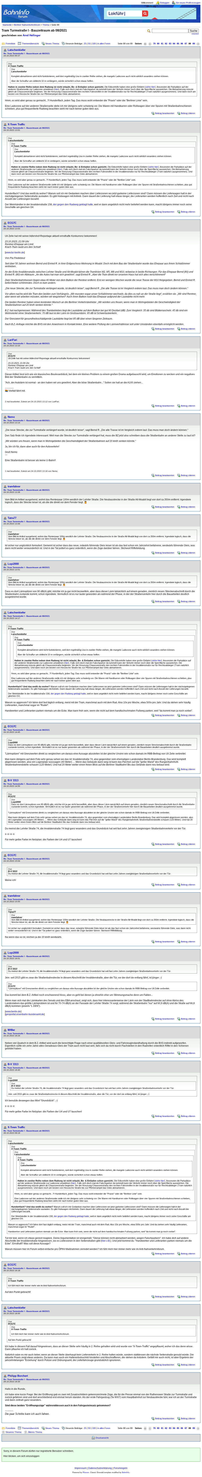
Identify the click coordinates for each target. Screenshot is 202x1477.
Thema (45, 25)
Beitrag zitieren (188, 113)
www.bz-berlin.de (15, 252)
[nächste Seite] (198, 43)
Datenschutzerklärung (100, 1468)
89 (194, 43)
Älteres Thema (35, 1432)
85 (178, 43)
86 (182, 43)
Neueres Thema (13, 1432)
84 (174, 43)
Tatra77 (12, 517)
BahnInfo (125, 1472)
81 (162, 43)
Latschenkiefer (16, 49)
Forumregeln (120, 1468)
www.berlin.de (13, 1011)
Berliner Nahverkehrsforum (27, 25)
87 (186, 43)
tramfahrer (14, 486)
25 (85, 43)
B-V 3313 (13, 780)
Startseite (7, 25)
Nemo (11, 416)
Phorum (86, 1472)
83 (170, 43)
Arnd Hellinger (31, 35)
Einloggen (164, 3)
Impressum (80, 1468)
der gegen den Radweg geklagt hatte (73, 204)
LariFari (12, 339)
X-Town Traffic (16, 124)
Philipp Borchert (18, 1375)
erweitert (195, 34)
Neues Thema (52, 43)
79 (154, 43)
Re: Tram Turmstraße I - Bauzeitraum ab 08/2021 (27, 53)
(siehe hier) (150, 87)
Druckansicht (102, 1438)
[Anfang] (145, 43)
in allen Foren (103, 43)
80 (158, 43)
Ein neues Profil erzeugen (188, 3)
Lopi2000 (13, 563)
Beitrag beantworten (164, 113)
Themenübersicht (30, 43)
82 (166, 43)
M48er (11, 1029)
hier (56, 89)
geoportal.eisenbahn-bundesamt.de (25, 1014)
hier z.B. (106, 1240)
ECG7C (12, 222)
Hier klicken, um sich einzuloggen (21, 1456)
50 (89, 43)
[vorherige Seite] (150, 43)
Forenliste (10, 43)
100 (94, 43)
